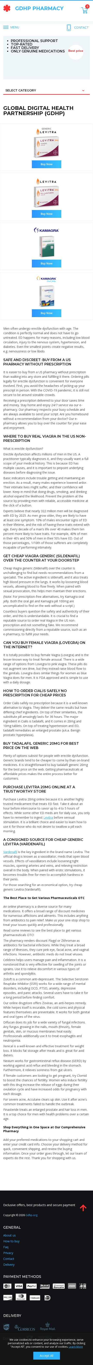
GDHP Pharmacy (39, 8)
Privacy (8, 1252)
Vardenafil (10, 852)
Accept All (46, 1356)
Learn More (76, 1347)
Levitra (48, 817)
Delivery (8, 1264)
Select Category (20, 90)
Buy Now (47, 164)
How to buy (11, 1241)
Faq (5, 1247)
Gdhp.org (31, 1215)
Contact (81, 27)
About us (9, 1235)
